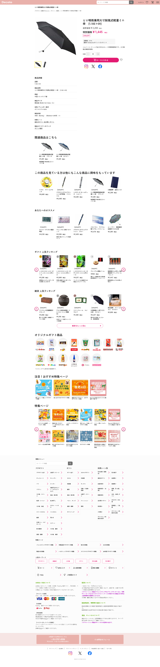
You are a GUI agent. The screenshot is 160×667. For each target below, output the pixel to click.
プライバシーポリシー (71, 648)
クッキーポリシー (84, 648)
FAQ (46, 618)
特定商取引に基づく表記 (97, 648)
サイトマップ (52, 648)
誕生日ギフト (39, 122)
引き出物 (94, 561)
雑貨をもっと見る (79, 326)
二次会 (68, 561)
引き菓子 (108, 561)
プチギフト (41, 561)
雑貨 (40, 128)
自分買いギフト (49, 122)
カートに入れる (101, 60)
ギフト (37, 128)
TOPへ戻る (109, 648)
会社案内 (61, 648)
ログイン (141, 2)
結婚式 (55, 561)
